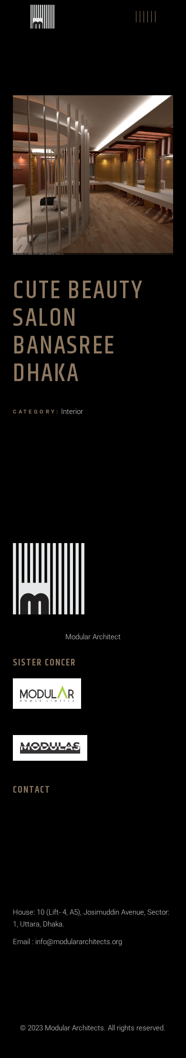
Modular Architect (93, 637)
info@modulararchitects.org (77, 941)
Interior (72, 411)
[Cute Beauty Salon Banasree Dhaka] (93, 175)
